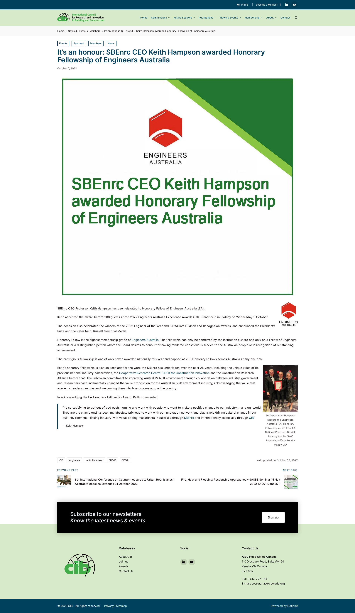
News (111, 43)
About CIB (125, 556)
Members (96, 43)
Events (63, 43)
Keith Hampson (94, 460)
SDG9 (125, 460)
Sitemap (121, 606)
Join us (123, 561)
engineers (74, 460)
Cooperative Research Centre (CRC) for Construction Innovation (164, 373)
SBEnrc (189, 418)
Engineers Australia (145, 340)
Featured (78, 43)
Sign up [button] (273, 517)
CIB (251, 418)
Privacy (109, 606)
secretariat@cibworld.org (268, 583)
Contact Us (126, 571)
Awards (124, 566)
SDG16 (112, 460)
